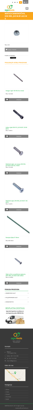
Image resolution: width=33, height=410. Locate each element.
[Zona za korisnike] (17, 2)
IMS (20, 408)
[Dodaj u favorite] (7, 99)
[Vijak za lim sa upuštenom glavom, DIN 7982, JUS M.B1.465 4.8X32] (18, 261)
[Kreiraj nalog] (13, 2)
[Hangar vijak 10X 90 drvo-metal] (18, 77)
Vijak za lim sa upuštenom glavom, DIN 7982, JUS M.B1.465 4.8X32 (16, 275)
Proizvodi (7, 394)
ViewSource (25, 408)
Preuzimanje (8, 396)
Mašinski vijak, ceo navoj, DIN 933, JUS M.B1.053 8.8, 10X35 (16, 164)
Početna (7, 389)
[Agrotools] (9, 11)
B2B (26, 2)
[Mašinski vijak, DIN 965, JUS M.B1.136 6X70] (18, 187)
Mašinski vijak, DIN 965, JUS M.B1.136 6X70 (16, 201)
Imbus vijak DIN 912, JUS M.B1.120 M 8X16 (16, 128)
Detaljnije (18, 99)
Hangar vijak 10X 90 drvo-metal (15, 91)
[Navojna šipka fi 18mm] (18, 224)
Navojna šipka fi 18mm (12, 237)
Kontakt (7, 399)
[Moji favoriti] (15, 2)
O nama (7, 392)
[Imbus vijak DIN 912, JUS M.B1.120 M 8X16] (18, 114)
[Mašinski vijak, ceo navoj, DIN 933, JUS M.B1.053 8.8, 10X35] (18, 151)
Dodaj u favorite (12, 49)
